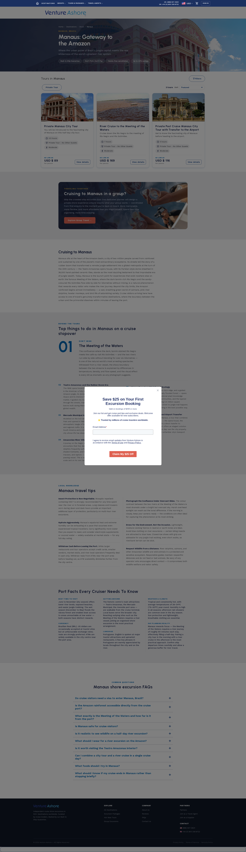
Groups (60, 3)
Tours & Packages (76, 3)
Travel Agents (94, 3)
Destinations (48, 3)
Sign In (206, 3)
